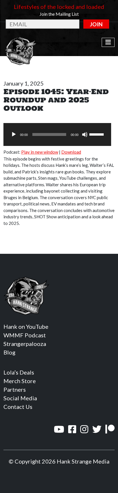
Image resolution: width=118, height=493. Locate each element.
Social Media (20, 398)
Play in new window (39, 152)
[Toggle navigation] (108, 42)
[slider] (97, 134)
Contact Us (17, 406)
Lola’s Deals (18, 372)
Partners (14, 389)
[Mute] (85, 134)
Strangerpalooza (24, 343)
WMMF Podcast (24, 335)
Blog (9, 352)
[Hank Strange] (20, 42)
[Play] (14, 134)
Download (71, 152)
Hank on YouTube (25, 326)
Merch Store (19, 380)
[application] (57, 134)
